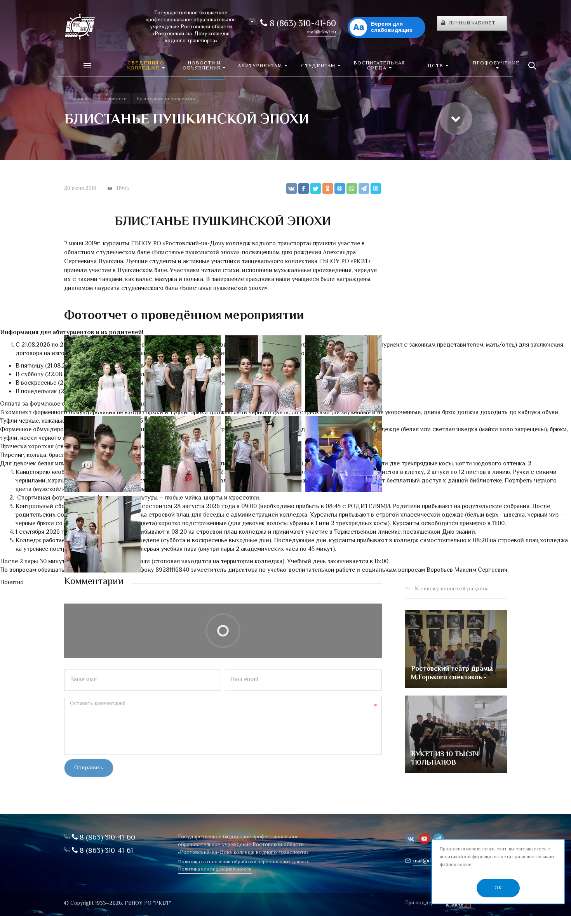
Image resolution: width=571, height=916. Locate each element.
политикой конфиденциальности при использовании (497, 857)
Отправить (88, 767)
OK (498, 888)
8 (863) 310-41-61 (105, 851)
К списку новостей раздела (452, 589)
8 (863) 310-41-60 (301, 24)
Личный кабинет (472, 23)
